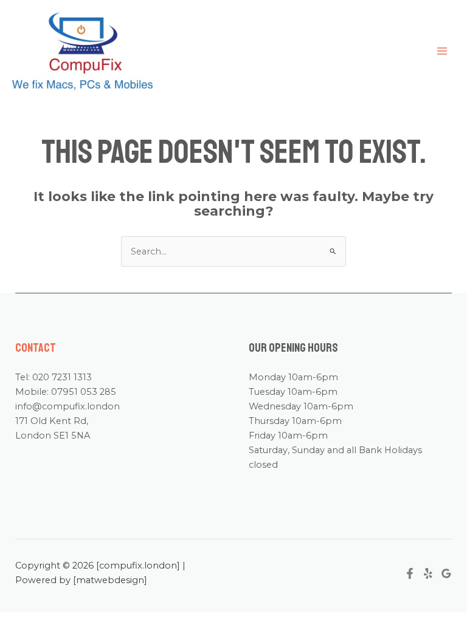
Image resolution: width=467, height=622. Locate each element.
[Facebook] (409, 573)
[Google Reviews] (446, 573)
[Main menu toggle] (442, 51)
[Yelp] (428, 573)
